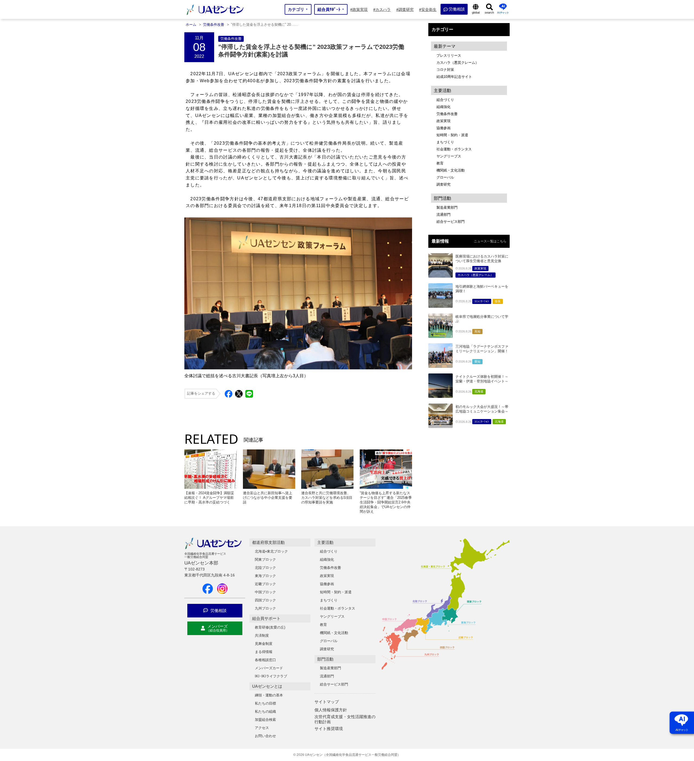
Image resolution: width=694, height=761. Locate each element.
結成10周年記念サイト (454, 77)
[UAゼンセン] (215, 14)
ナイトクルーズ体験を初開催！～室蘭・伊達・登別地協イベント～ (481, 379)
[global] (476, 9)
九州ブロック (265, 608)
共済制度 (262, 635)
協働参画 (443, 128)
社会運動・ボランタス (454, 149)
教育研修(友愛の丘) (270, 627)
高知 (477, 331)
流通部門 (443, 215)
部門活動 (325, 659)
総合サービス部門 (450, 222)
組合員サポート (266, 618)
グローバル (445, 177)
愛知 (477, 361)
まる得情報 (263, 652)
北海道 (478, 391)
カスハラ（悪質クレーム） (457, 63)
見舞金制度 (263, 644)
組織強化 (443, 107)
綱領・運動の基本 (269, 695)
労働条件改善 (231, 39)
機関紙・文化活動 (450, 170)
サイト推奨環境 (328, 728)
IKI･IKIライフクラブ (271, 676)
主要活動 (325, 542)
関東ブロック (265, 559)
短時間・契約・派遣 (452, 135)
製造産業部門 (447, 207)
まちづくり (445, 142)
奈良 (498, 301)
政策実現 (443, 121)
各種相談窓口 (265, 660)
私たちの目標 (265, 703)
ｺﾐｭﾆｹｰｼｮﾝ (481, 301)
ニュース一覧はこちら (490, 241)
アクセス (262, 728)
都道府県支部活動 (268, 542)
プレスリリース (448, 55)
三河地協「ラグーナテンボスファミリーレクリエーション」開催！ (481, 348)
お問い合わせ (265, 736)
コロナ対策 (445, 70)
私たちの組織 (265, 711)
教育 (440, 163)
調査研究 (443, 184)
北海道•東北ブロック (271, 551)
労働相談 (218, 610)
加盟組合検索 (265, 720)
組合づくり (445, 100)
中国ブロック (265, 592)
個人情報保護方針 (330, 710)
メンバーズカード (269, 668)
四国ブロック (265, 600)
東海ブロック (265, 576)
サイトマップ (326, 701)
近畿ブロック (265, 584)
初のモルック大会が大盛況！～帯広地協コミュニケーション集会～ (481, 409)
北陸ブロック (265, 568)
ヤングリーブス (448, 156)
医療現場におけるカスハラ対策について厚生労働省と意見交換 (481, 258)
